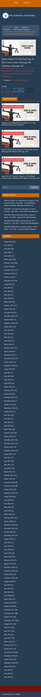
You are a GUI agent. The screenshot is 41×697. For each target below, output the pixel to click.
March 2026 (8, 259)
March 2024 (8, 344)
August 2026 (8, 242)
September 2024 (9, 323)
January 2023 (8, 394)
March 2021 (8, 472)
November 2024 (9, 316)
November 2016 (9, 656)
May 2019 (7, 550)
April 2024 (7, 341)
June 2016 (7, 673)
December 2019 (9, 525)
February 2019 (9, 560)
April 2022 (7, 426)
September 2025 (9, 281)
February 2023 (9, 390)
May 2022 (7, 422)
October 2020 (8, 489)
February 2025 (9, 305)
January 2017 (8, 649)
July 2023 (7, 373)
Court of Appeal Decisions (21, 29)
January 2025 (8, 309)
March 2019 (8, 557)
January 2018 (8, 606)
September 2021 (9, 450)
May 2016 (7, 677)
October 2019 (8, 532)
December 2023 (9, 355)
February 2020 (9, 518)
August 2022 (8, 411)
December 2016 (9, 652)
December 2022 (9, 397)
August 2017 (8, 624)
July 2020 (7, 500)
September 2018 (9, 578)
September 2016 (9, 663)
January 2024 (8, 351)
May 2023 (7, 380)
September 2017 (9, 620)
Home (16, 2)
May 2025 (7, 295)
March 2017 (8, 642)
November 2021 (9, 443)
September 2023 (9, 365)
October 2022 (8, 404)
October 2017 (8, 617)
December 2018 (9, 567)
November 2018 (9, 571)
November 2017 (9, 613)
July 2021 (7, 458)
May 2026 (7, 252)
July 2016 (7, 670)
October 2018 (8, 574)
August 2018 (8, 581)
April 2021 (7, 468)
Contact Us (26, 2)
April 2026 (7, 256)
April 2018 (7, 596)
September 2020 (9, 493)
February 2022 (9, 433)
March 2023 (8, 387)
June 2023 (7, 376)
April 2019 (7, 553)
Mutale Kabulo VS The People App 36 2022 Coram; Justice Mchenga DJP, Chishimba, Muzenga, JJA (18, 73)
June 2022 (7, 419)
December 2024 (9, 312)
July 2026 (7, 245)
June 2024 (7, 334)
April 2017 (7, 638)
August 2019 (8, 539)
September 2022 (9, 408)
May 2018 (7, 592)
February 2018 (9, 603)
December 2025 (9, 270)
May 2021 (7, 465)
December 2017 (9, 610)
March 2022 (8, 429)
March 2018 (8, 599)
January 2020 (8, 521)
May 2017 (7, 634)
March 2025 (8, 302)
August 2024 (8, 327)
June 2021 (7, 461)
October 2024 (8, 319)
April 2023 (7, 383)
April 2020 (7, 511)
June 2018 (7, 588)
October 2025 (8, 277)
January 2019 (8, 564)
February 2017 (9, 645)
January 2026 (8, 266)
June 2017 (7, 631)
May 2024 (7, 337)
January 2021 (8, 479)
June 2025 (7, 291)
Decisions (7, 29)
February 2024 (9, 348)
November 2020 (9, 486)
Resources (25, 27)
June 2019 (7, 546)
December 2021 (9, 440)
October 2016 (8, 659)
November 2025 (9, 273)
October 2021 (8, 447)
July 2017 (7, 627)
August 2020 (8, 496)
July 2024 (7, 330)
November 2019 (9, 528)
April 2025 (7, 298)
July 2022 (7, 415)
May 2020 (7, 507)
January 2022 (8, 436)
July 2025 (7, 288)
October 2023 (8, 362)
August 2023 (8, 369)
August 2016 (8, 666)
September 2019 (9, 535)
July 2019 (7, 542)
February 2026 (9, 263)
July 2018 (7, 585)
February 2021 (9, 475)
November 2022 (9, 401)
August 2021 (8, 454)
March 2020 (8, 514)
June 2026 (7, 249)
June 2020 (7, 504)
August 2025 (8, 284)
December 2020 (9, 482)
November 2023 (9, 358)
